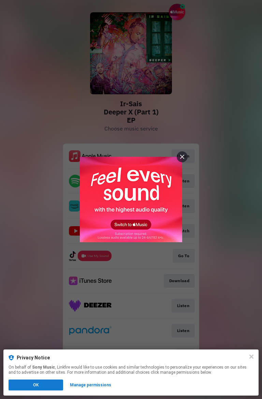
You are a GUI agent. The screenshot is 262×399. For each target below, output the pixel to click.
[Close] (251, 356)
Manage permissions (90, 385)
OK (36, 385)
